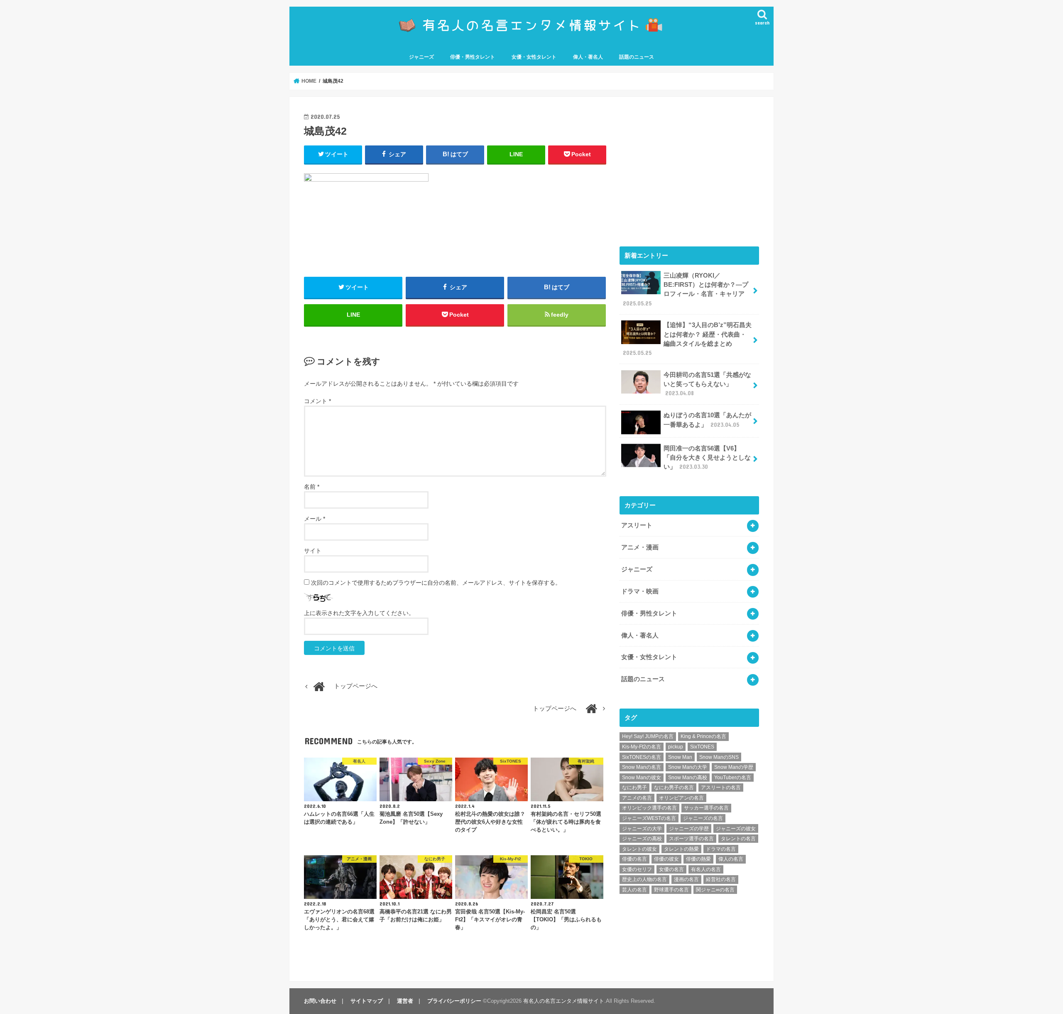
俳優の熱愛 (698, 859)
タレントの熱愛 (681, 849)
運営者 (405, 1001)
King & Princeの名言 (703, 736)
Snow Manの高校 (687, 777)
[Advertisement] (689, 169)
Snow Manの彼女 (641, 777)
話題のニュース (636, 57)
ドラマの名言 (721, 849)
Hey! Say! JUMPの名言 (648, 736)
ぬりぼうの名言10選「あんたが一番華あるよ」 (707, 420)
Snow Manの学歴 (733, 767)
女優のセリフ (637, 869)
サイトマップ (366, 1001)
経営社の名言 (721, 879)
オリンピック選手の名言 (649, 808)
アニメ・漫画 (640, 547)
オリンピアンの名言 (681, 798)
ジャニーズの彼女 (736, 829)
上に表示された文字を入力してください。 (359, 613)
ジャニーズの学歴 (689, 829)
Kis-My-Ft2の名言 (641, 747)
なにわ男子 (634, 787)
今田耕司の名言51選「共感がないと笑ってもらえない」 (707, 384)
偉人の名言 (730, 859)
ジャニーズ (421, 57)
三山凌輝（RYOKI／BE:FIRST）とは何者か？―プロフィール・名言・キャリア (685, 289)
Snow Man (680, 757)
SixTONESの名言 (641, 757)
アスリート (636, 525)
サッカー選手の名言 (706, 808)
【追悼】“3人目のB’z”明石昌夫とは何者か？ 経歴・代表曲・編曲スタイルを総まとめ (687, 339)
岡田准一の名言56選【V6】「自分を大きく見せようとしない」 (707, 457)
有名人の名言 (706, 869)
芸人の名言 (634, 890)
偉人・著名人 (588, 57)
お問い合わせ (320, 1001)
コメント (317, 401)
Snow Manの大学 (687, 767)
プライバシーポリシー (454, 1001)
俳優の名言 (634, 859)
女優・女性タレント (534, 57)
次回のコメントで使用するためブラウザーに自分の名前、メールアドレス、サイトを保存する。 (436, 582)
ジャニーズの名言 (703, 818)
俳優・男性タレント (472, 57)
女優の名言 (671, 869)
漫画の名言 (686, 879)
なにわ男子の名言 (674, 787)
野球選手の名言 (671, 890)
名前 (311, 486)
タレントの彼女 (639, 849)
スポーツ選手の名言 (691, 839)
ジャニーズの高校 (642, 839)
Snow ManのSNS (719, 757)
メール (314, 518)
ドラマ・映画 (640, 591)
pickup (675, 747)
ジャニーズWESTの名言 (649, 818)
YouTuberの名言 (732, 777)
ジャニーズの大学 (642, 829)
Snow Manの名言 (641, 767)
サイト (312, 550)
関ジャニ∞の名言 (715, 890)
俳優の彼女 (666, 859)
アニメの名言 (637, 798)
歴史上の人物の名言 (644, 879)
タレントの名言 (738, 839)
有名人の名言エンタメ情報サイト (563, 1001)
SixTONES (702, 747)
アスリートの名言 (721, 787)
